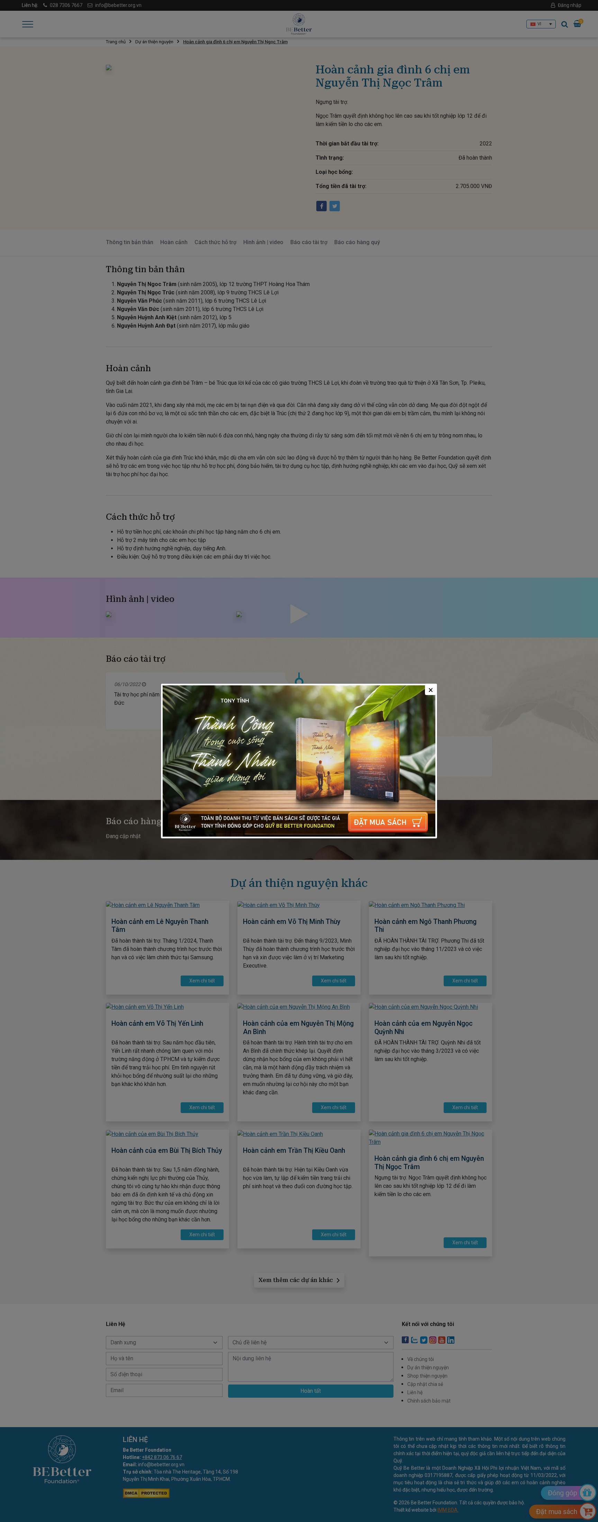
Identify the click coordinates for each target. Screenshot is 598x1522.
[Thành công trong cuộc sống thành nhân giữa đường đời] (299, 761)
